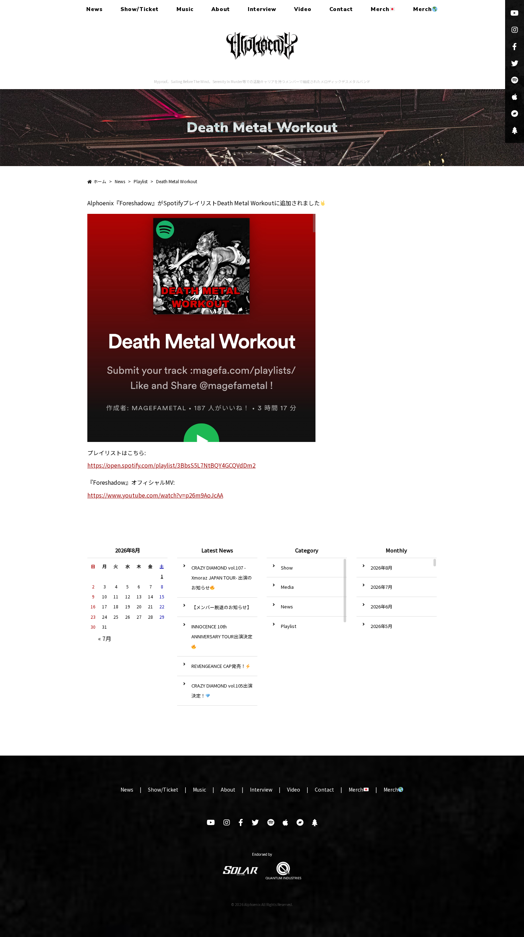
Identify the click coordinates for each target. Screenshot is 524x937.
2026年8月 (381, 567)
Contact (341, 9)
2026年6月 (381, 606)
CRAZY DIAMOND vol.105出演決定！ (221, 690)
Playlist (288, 626)
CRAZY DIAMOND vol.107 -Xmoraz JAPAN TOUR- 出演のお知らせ (221, 577)
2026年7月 (381, 586)
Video (303, 9)
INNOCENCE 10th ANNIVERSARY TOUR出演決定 (221, 631)
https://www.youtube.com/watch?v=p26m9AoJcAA (155, 495)
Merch (380, 9)
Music (185, 9)
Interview (262, 9)
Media (287, 586)
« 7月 (104, 638)
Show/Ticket (139, 9)
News (94, 9)
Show (287, 567)
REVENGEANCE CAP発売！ (218, 666)
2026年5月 (381, 626)
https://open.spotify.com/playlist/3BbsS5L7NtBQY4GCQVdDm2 (171, 465)
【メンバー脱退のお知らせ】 (221, 607)
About (220, 9)
